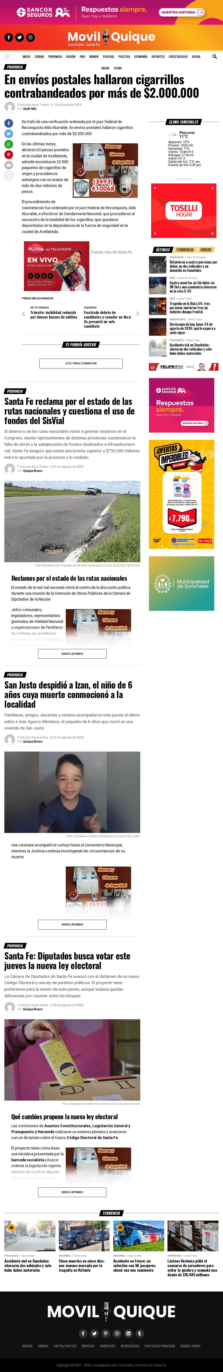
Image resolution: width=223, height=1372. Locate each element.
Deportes (158, 56)
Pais (82, 56)
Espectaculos (178, 56)
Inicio (26, 56)
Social (196, 56)
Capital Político (65, 1346)
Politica (124, 56)
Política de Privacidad (160, 1346)
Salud (105, 68)
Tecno (117, 68)
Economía (140, 56)
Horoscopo (107, 1346)
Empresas (88, 1346)
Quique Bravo (32, 471)
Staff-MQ (29, 109)
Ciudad (39, 56)
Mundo (94, 56)
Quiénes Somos (190, 1346)
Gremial (43, 1346)
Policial (108, 56)
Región (70, 56)
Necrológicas (130, 1346)
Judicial (27, 1346)
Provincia (55, 56)
